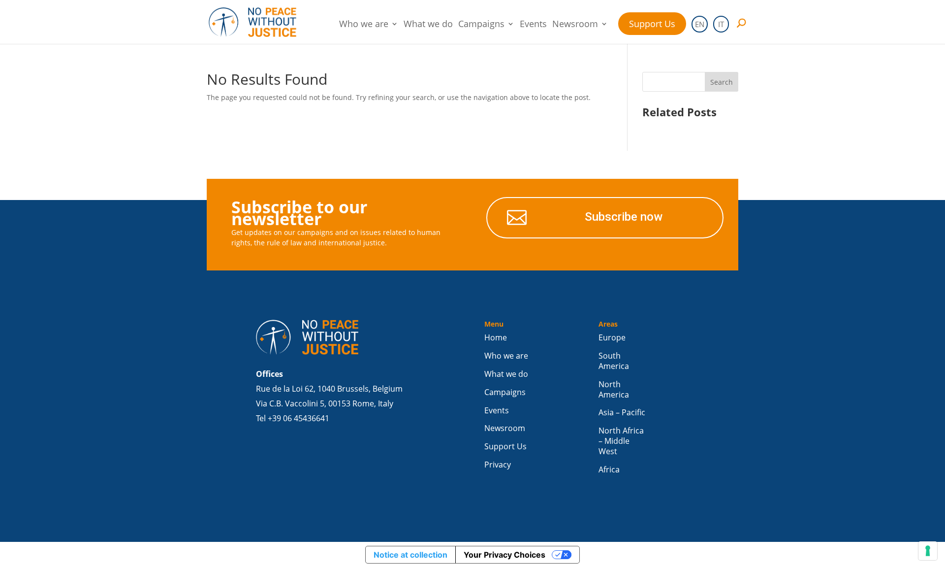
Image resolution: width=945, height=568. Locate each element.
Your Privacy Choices (504, 555)
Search (721, 82)
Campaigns (481, 25)
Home (495, 338)
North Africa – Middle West (621, 441)
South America (613, 361)
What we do (428, 25)
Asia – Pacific (621, 412)
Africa (609, 470)
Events (533, 25)
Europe (612, 338)
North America (613, 389)
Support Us (652, 24)
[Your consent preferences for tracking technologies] (927, 550)
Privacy (497, 465)
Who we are (363, 25)
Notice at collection (410, 555)
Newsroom (575, 25)
